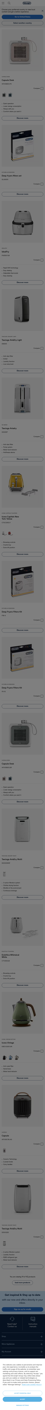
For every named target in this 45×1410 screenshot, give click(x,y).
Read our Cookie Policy (32, 1385)
